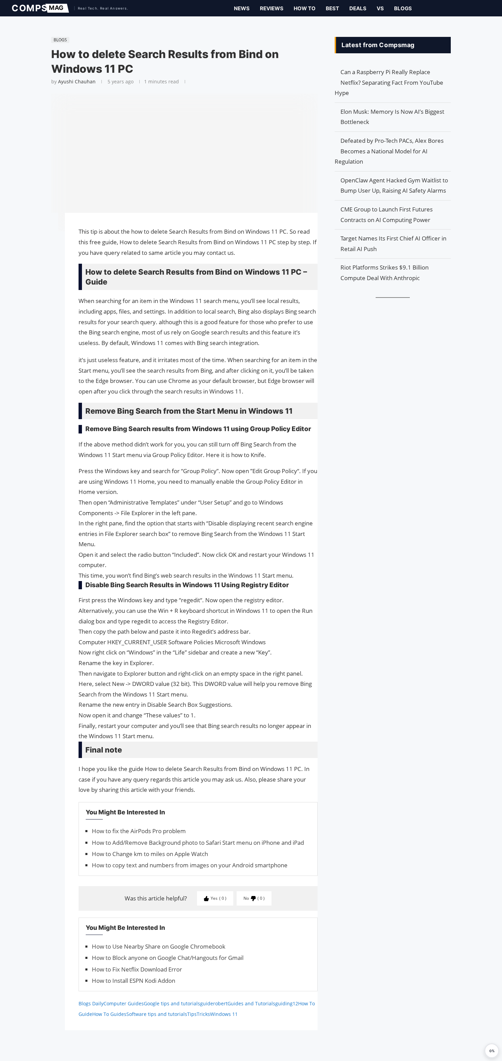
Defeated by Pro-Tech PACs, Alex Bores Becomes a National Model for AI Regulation (389, 151)
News (242, 8)
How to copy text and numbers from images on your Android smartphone (190, 865)
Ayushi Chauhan (77, 81)
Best (332, 8)
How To (305, 8)
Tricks (203, 1014)
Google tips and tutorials (172, 1003)
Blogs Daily (91, 1003)
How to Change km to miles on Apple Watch (150, 854)
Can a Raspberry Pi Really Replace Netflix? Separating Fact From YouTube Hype (389, 82)
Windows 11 (224, 1014)
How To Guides (109, 1014)
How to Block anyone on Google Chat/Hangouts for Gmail (167, 958)
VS (380, 8)
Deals (357, 8)
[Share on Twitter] (47, 237)
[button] (491, 1050)
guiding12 (286, 1003)
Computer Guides (123, 1003)
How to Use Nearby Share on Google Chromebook (158, 946)
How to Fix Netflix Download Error (137, 969)
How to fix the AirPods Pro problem (139, 831)
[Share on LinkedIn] (47, 244)
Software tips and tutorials (156, 1014)
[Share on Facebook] (47, 227)
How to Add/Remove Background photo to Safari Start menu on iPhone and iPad (198, 842)
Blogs (403, 8)
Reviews (271, 8)
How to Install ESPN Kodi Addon (133, 980)
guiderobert (213, 1003)
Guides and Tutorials (251, 1003)
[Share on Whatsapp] (47, 251)
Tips (192, 1014)
